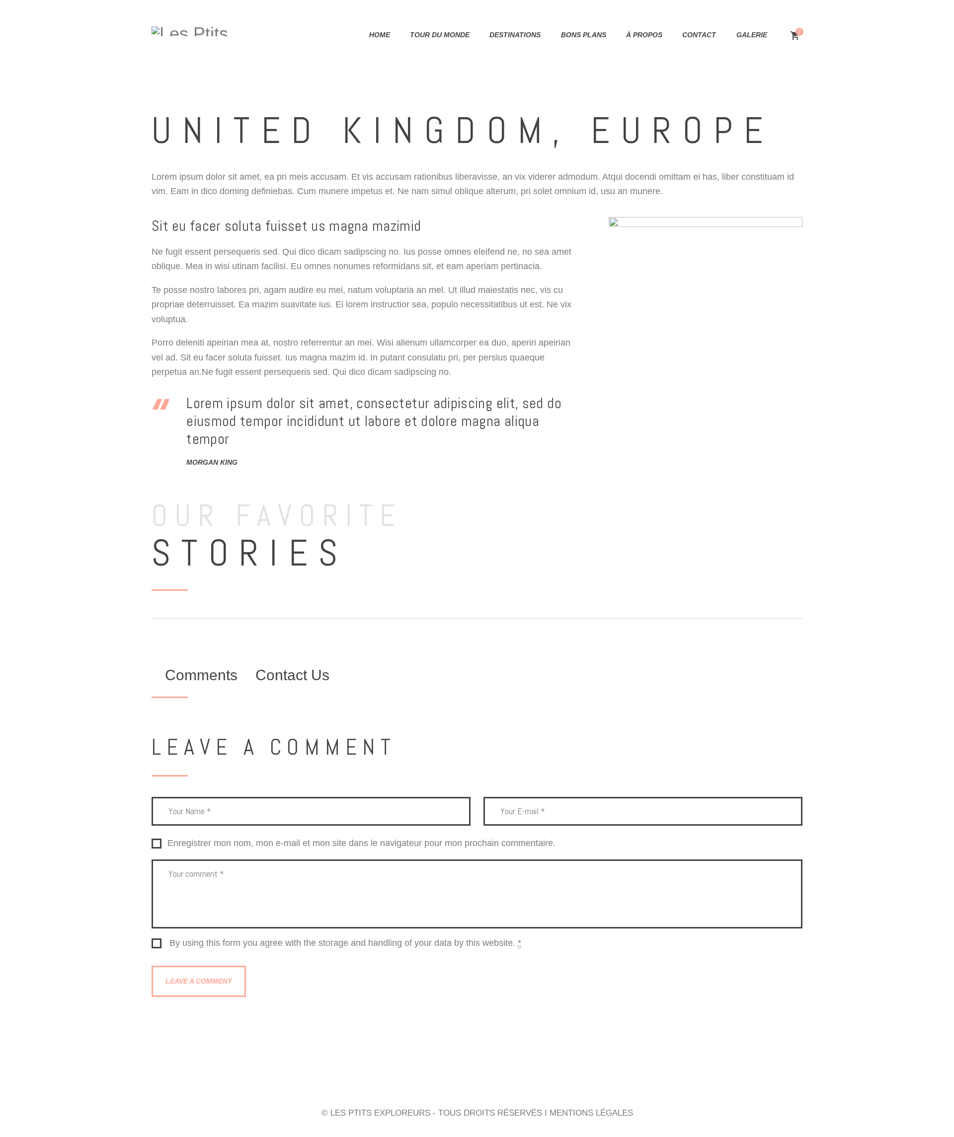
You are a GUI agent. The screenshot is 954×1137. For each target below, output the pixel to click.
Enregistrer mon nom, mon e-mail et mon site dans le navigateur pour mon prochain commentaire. (361, 843)
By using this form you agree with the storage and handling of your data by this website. (345, 943)
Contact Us (292, 675)
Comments (201, 675)
